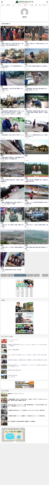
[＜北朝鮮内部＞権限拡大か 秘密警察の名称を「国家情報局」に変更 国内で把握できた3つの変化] (4, 361)
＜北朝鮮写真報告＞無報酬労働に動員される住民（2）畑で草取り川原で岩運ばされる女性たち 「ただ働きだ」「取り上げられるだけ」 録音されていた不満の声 (12, 112)
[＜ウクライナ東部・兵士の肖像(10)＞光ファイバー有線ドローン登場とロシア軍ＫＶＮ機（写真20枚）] (4, 356)
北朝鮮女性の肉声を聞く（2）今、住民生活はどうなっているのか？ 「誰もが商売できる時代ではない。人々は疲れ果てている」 (27, 366)
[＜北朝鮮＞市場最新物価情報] (4, 351)
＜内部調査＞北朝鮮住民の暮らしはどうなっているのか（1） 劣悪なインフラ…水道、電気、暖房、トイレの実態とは (27, 345)
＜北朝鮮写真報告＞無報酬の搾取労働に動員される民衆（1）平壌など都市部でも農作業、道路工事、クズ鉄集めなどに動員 (36, 112)
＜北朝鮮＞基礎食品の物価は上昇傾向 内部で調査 (11, 269)
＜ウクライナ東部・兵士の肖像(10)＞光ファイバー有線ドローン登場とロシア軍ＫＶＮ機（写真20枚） (27, 355)
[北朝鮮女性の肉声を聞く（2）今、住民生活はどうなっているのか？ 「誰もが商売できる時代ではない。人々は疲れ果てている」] (4, 366)
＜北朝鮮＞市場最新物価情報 (13, 349)
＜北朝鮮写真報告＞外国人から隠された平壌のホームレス (12, 134)
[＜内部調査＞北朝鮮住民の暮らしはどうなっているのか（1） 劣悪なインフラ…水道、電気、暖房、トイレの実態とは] (4, 346)
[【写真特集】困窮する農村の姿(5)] (4, 371)
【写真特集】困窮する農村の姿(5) (14, 370)
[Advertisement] (24, 458)
